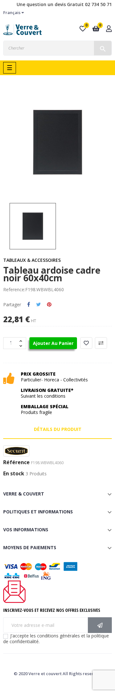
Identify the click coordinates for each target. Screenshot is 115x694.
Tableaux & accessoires (32, 260)
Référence (16, 462)
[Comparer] (101, 343)
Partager (28, 305)
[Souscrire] (100, 625)
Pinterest (49, 305)
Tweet (38, 305)
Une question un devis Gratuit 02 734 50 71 (64, 4)
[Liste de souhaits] (86, 343)
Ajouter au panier (53, 343)
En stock (13, 474)
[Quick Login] (109, 29)
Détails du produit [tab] (57, 429)
